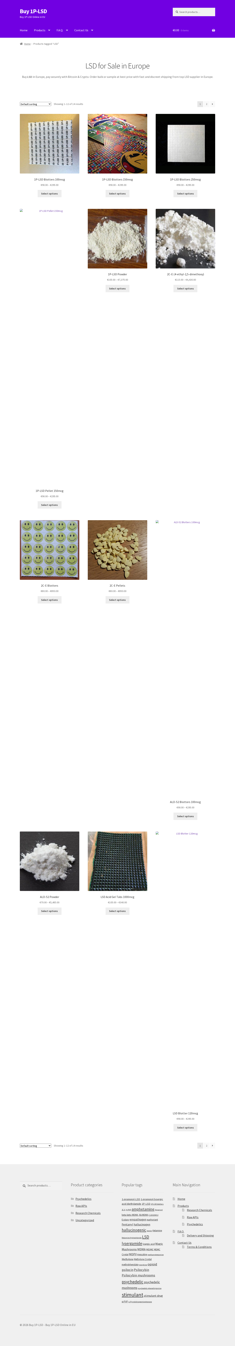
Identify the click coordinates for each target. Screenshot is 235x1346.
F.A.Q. (60, 30)
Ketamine (157, 1230)
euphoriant (152, 1219)
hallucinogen (142, 1224)
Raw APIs (81, 1206)
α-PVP (125, 1301)
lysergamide (132, 1243)
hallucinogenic (134, 1230)
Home (24, 30)
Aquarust (159, 1210)
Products (39, 30)
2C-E (123, 1210)
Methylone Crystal (143, 1259)
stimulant (132, 1294)
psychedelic (132, 1282)
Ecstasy (125, 1219)
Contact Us (81, 30)
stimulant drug (153, 1295)
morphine (143, 1265)
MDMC (149, 1249)
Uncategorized (84, 1220)
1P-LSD (146, 1203)
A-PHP (128, 1210)
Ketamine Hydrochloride (132, 1238)
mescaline (142, 1254)
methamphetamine (156, 1254)
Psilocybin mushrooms (138, 1275)
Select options (49, 193)
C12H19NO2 (153, 1215)
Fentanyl (127, 1224)
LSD (145, 1236)
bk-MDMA (143, 1214)
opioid (152, 1264)
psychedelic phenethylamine (149, 1288)
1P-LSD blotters (157, 1204)
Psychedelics (83, 1199)
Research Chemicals (88, 1213)
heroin (149, 1231)
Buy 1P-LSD (33, 11)
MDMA (141, 1249)
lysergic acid (149, 1244)
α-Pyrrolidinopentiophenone (140, 1302)
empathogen (138, 1219)
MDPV (133, 1254)
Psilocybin (141, 1270)
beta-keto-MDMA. (130, 1214)
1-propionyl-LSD (131, 1199)
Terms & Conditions (199, 1247)
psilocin (127, 1270)
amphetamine (143, 1209)
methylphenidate (130, 1264)
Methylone (127, 1259)
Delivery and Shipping (200, 1235)
